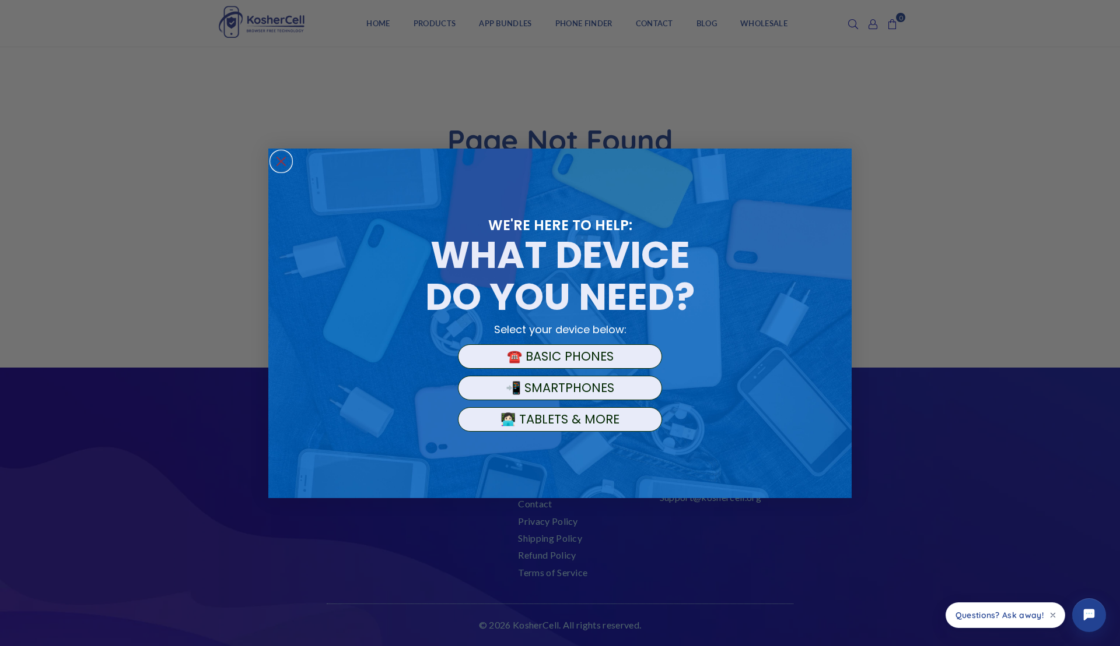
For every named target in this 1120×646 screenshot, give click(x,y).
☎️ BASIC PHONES (560, 356)
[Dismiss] (1053, 615)
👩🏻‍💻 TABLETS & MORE (560, 419)
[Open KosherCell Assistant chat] (1089, 615)
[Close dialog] (281, 161)
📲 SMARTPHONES (560, 387)
